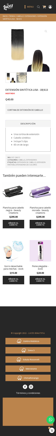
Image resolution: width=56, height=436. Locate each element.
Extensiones (30, 16)
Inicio (5, 16)
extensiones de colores (26, 165)
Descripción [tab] (28, 123)
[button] (45, 31)
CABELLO (20, 16)
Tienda (12, 16)
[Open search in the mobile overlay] (38, 7)
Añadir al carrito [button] (13, 224)
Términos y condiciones (28, 393)
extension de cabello (26, 162)
